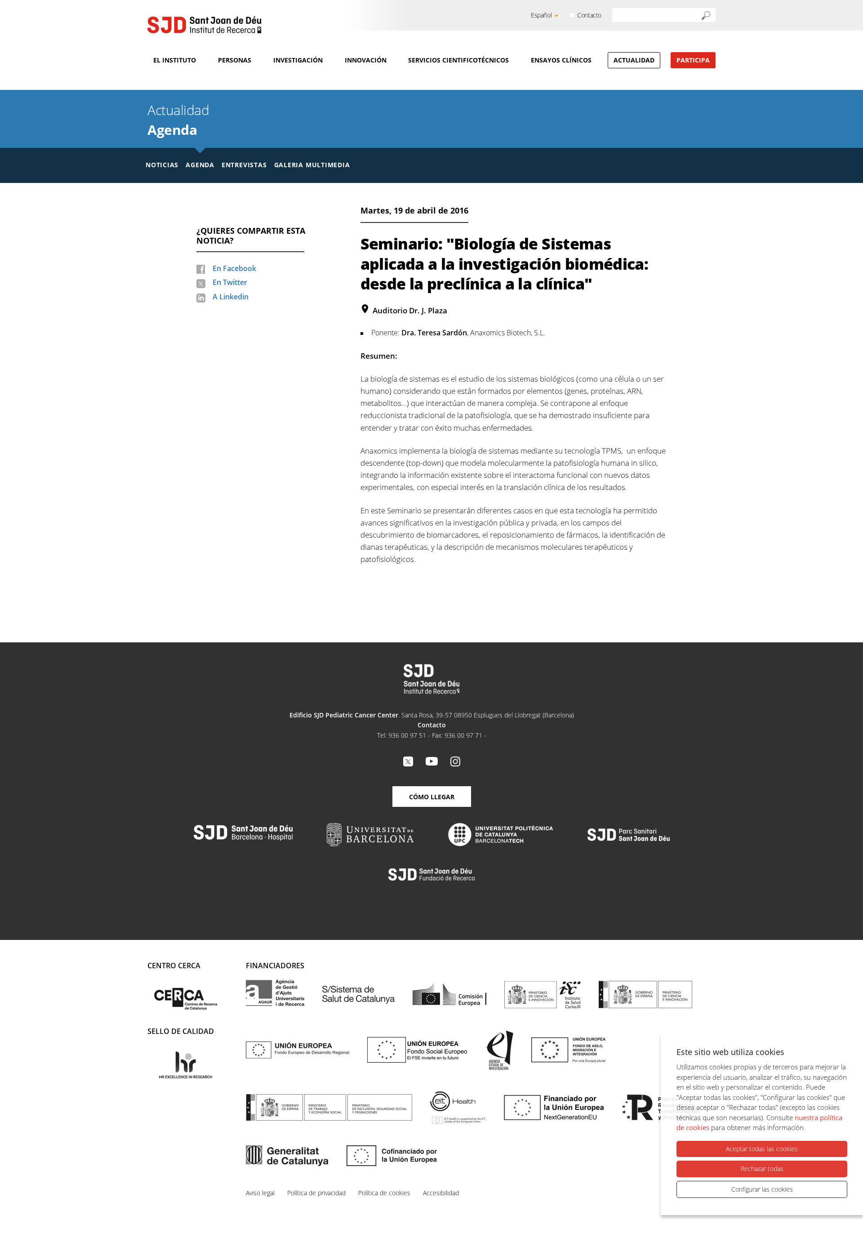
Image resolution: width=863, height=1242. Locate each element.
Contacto (589, 15)
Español (541, 15)
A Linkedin (231, 297)
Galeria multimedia (312, 164)
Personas (234, 60)
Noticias (162, 164)
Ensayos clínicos (561, 60)
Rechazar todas (762, 1168)
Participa (693, 60)
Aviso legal (260, 1193)
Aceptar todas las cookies (762, 1148)
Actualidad (634, 60)
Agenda (172, 129)
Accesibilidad (441, 1193)
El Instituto (174, 60)
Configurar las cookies (762, 1189)
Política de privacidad (316, 1193)
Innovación (366, 60)
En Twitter (230, 282)
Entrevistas (244, 164)
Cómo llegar (431, 796)
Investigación (298, 60)
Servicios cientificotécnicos (458, 60)
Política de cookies (384, 1193)
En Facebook (234, 268)
